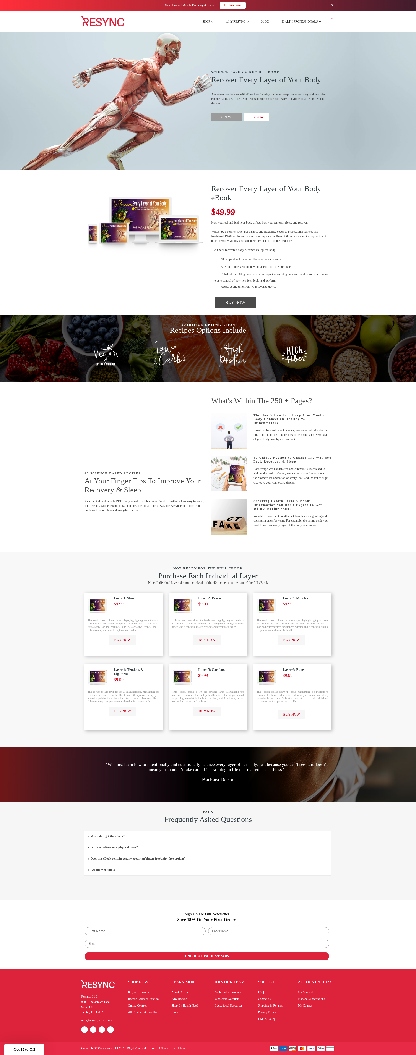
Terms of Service (159, 1048)
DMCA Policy (266, 1019)
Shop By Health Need (184, 1005)
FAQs (261, 992)
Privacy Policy (267, 1012)
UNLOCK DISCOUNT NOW (207, 956)
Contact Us (264, 998)
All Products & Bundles (142, 1012)
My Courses (305, 1005)
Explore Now (232, 5)
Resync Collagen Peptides (143, 998)
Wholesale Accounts (227, 998)
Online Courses (137, 1005)
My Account (305, 992)
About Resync (179, 992)
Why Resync (179, 998)
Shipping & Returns (270, 1005)
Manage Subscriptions (311, 998)
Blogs (174, 1012)
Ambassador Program (228, 992)
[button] (24, 1049)
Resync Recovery (138, 992)
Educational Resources (228, 1005)
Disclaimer (179, 1048)
